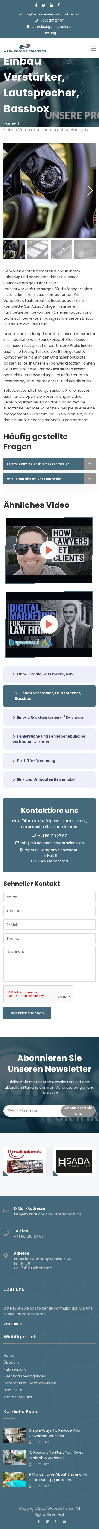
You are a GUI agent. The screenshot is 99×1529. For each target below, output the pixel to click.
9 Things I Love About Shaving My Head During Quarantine (58, 1477)
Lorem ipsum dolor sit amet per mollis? (38, 463)
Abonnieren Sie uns (78, 1110)
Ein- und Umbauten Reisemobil (45, 779)
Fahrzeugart (14, 1369)
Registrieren (63, 26)
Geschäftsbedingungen (24, 1376)
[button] (90, 191)
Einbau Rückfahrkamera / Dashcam (50, 717)
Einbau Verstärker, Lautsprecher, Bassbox (48, 695)
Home (9, 123)
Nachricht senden (27, 1013)
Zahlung (49, 33)
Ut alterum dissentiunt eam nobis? (34, 478)
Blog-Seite (12, 1390)
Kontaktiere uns (17, 1397)
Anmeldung (41, 26)
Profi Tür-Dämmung (35, 760)
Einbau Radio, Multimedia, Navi (45, 674)
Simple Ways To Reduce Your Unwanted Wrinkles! (55, 1433)
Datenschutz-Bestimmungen (29, 1383)
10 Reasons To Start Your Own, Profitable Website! (56, 1455)
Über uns (11, 1362)
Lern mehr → (15, 1323)
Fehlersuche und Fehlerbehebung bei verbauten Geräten (49, 739)
